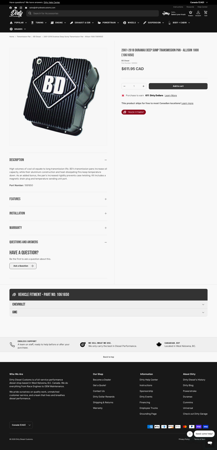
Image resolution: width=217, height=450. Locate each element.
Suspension (154, 22)
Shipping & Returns (103, 402)
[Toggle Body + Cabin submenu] (189, 22)
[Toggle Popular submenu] (26, 22)
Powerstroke (189, 391)
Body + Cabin (180, 22)
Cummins (188, 402)
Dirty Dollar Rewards (104, 396)
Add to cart (178, 86)
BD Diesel (37, 37)
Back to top (108, 357)
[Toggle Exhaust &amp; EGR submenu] (93, 22)
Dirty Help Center (52, 2)
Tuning (39, 22)
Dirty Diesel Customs (24, 439)
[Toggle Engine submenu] (65, 22)
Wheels (132, 22)
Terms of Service (201, 439)
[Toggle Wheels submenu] (138, 22)
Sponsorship (146, 391)
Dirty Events (146, 396)
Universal (188, 408)
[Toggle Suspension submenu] (163, 22)
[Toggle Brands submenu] (25, 29)
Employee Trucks (149, 408)
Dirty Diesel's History (194, 379)
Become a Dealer (102, 379)
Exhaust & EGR (82, 22)
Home (11, 37)
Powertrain (109, 22)
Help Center (203, 7)
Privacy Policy (184, 439)
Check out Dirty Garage (195, 413)
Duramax (187, 396)
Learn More (171, 95)
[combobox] (92, 13)
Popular (19, 22)
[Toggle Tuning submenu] (46, 22)
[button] (206, 13)
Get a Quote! (99, 385)
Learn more (187, 103)
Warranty (97, 408)
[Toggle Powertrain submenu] (118, 22)
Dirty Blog (188, 385)
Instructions (178, 7)
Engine (59, 22)
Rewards (190, 7)
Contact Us (99, 391)
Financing (145, 402)
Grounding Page (148, 413)
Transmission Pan (24, 37)
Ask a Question (20, 266)
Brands (18, 29)
